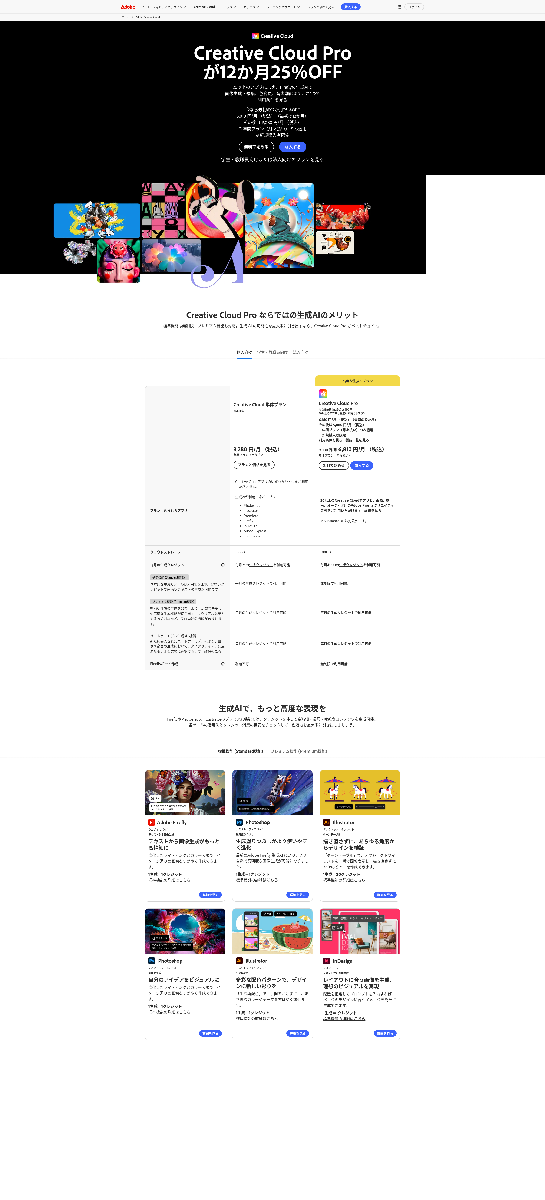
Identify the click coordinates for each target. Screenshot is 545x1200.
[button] (399, 6)
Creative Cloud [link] (204, 6)
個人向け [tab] (244, 352)
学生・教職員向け (239, 159)
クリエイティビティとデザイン (161, 6)
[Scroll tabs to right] (541, 352)
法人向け (281, 159)
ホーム (125, 17)
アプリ (228, 6)
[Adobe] (128, 6)
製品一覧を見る (357, 439)
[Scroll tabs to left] (3, 352)
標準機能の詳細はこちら (169, 880)
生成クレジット (261, 564)
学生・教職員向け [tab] (272, 352)
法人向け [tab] (300, 352)
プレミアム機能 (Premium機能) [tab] (299, 751)
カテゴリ (249, 6)
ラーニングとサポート (281, 6)
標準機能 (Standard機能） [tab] (241, 751)
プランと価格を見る (320, 6)
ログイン (414, 6)
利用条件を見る (272, 99)
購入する (350, 6)
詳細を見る (372, 510)
